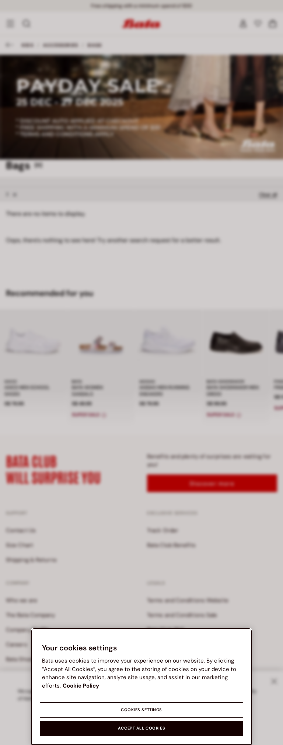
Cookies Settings (141, 710)
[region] (141, 686)
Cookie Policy (81, 685)
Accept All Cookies (141, 728)
